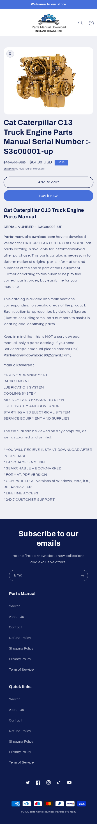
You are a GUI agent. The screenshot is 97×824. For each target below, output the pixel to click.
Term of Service (21, 669)
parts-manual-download (42, 812)
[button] (6, 23)
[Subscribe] (82, 575)
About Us (16, 617)
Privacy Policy (20, 659)
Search (15, 606)
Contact (15, 627)
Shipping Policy (21, 648)
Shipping (9, 168)
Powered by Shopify (65, 812)
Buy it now (48, 196)
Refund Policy (20, 638)
